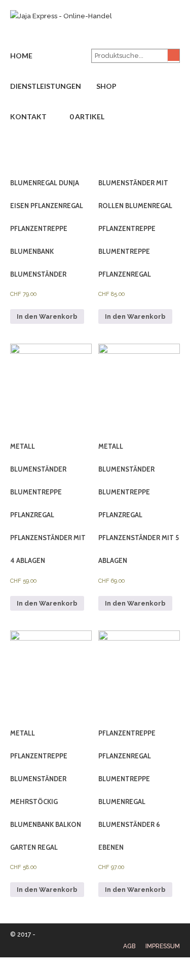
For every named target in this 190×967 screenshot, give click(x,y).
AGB (129, 946)
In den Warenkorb (47, 316)
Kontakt (28, 116)
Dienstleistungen (45, 86)
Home (21, 55)
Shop (106, 86)
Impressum (162, 946)
